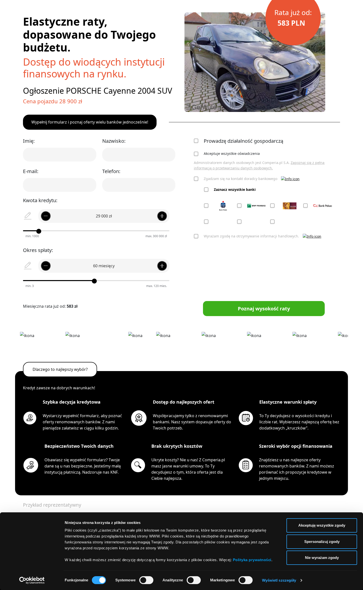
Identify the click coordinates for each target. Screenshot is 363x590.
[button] (290, 179)
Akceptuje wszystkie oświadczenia (232, 153)
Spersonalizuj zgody (322, 541)
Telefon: (111, 171)
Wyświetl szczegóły (279, 580)
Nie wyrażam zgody (322, 557)
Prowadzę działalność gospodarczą (243, 141)
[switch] (146, 580)
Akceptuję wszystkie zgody (321, 525)
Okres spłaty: (38, 250)
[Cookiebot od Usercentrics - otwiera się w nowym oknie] (32, 580)
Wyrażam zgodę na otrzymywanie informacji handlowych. (251, 236)
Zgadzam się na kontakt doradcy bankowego (240, 178)
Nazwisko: (113, 141)
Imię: (29, 141)
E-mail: (30, 171)
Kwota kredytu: (40, 200)
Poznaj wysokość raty (264, 308)
